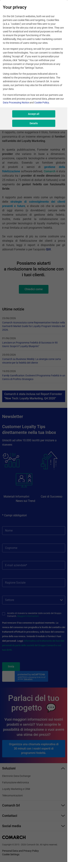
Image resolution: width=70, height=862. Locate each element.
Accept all (33, 113)
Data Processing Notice (16, 102)
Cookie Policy (41, 102)
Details (34, 123)
